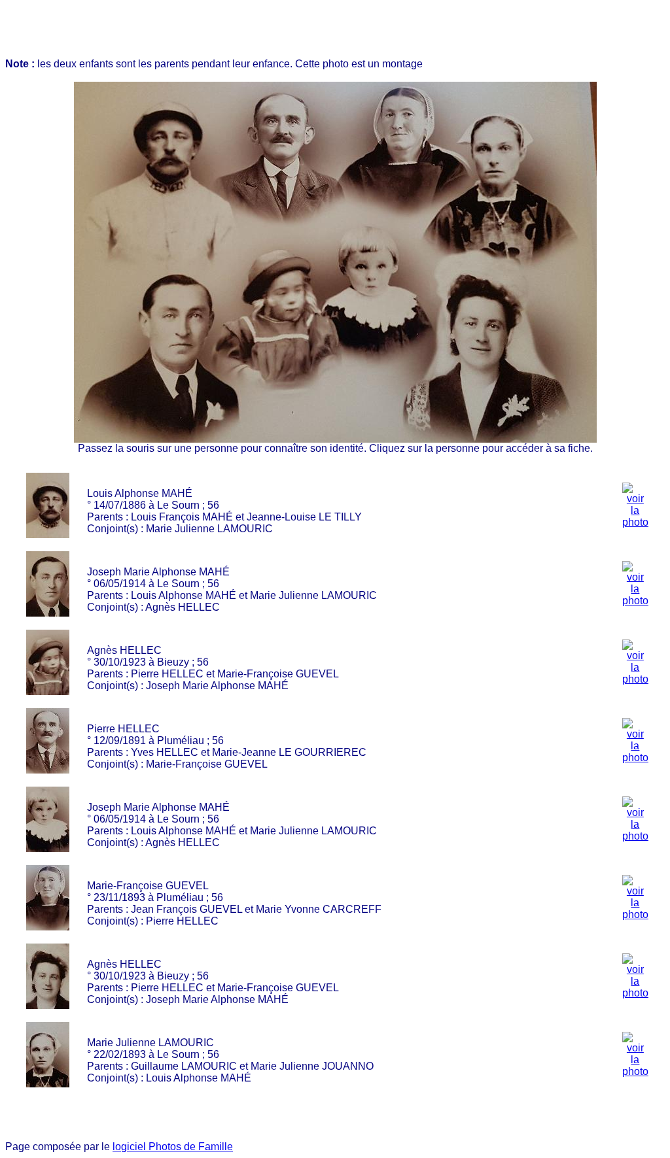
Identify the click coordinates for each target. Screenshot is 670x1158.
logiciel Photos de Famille (173, 1146)
